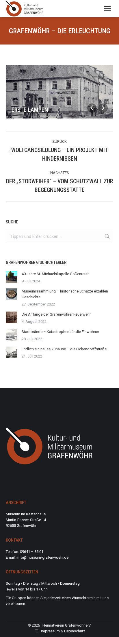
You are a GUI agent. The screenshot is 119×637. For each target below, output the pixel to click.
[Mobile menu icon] (107, 8)
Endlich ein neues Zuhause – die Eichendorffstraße (64, 349)
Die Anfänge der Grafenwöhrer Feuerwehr (56, 314)
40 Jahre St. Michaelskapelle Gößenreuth (56, 274)
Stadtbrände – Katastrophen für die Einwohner (60, 331)
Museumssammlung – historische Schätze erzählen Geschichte (65, 294)
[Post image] (11, 277)
